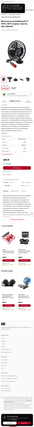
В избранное (28, 101)
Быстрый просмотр (9, 245)
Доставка (3, 341)
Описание (5, 191)
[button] (4, 254)
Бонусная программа (6, 352)
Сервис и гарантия (6, 349)
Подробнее (4, 133)
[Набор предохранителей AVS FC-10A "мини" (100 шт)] (8, 238)
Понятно (4, 11)
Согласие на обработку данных (9, 378)
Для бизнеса (4, 362)
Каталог (4, 14)
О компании (4, 360)
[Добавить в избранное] (14, 230)
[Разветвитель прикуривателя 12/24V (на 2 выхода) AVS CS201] (24, 238)
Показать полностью (17, 219)
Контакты (3, 365)
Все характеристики (6, 154)
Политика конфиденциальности (9, 376)
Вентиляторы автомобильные (11, 17)
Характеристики (15, 191)
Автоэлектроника (15, 14)
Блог (2, 368)
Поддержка (31, 10)
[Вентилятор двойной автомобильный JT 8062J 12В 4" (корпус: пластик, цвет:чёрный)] (8, 283)
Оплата (3, 344)
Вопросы (24, 191)
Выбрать (24, 182)
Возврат (3, 346)
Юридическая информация (8, 381)
